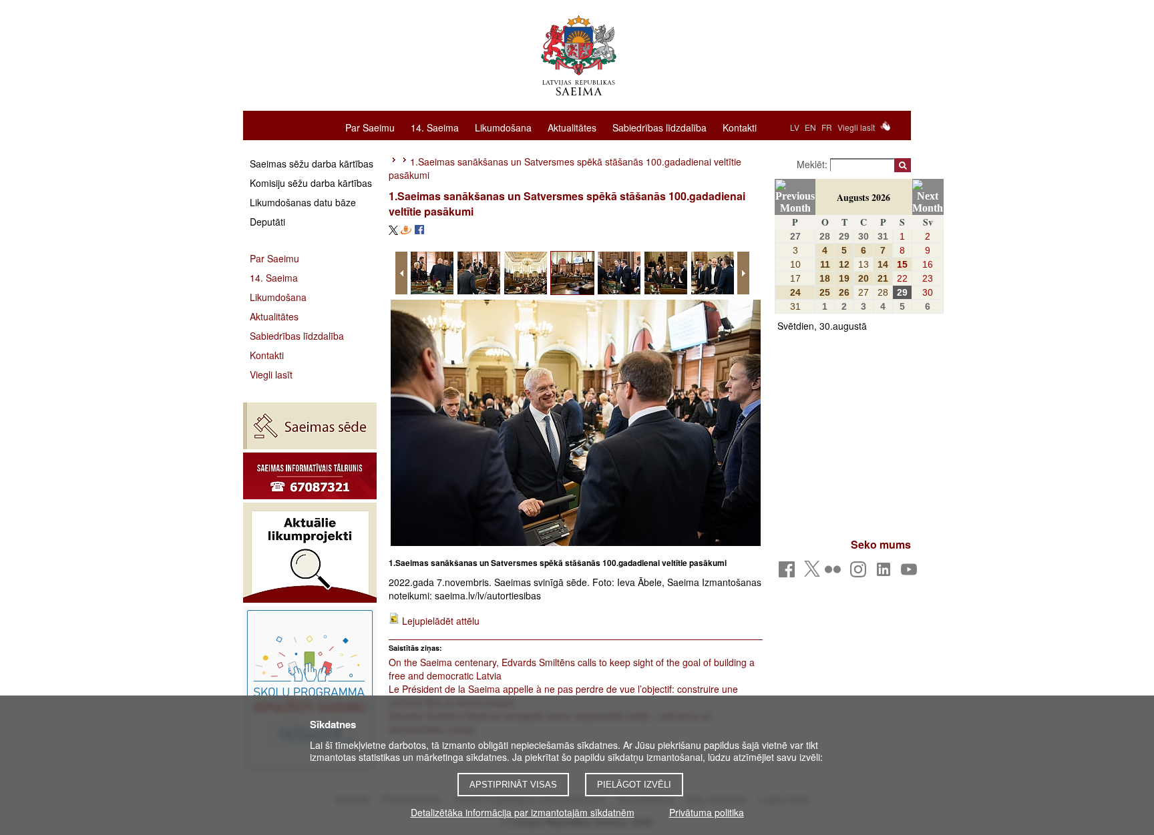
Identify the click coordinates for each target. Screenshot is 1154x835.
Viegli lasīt (856, 127)
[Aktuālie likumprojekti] (310, 553)
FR (826, 127)
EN (810, 127)
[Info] (310, 476)
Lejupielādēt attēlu (440, 620)
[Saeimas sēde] (310, 425)
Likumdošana (503, 127)
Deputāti (267, 221)
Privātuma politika (706, 812)
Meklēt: (813, 164)
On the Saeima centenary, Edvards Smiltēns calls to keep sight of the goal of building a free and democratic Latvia (572, 668)
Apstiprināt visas (513, 785)
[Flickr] (835, 573)
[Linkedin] (886, 573)
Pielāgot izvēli (634, 785)
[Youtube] (911, 573)
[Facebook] (789, 573)
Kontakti (740, 127)
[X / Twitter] (812, 573)
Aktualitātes (572, 127)
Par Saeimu (370, 127)
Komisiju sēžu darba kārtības (311, 183)
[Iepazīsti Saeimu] (310, 689)
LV (794, 127)
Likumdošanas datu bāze (303, 202)
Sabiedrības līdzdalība (659, 127)
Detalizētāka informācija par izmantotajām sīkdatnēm (522, 812)
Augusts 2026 (863, 197)
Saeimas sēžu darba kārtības (311, 163)
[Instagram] (860, 573)
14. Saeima (435, 127)
